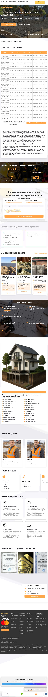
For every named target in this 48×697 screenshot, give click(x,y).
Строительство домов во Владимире (30, 624)
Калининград (44, 625)
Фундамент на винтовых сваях (22, 617)
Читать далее (5, 155)
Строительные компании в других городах (40, 615)
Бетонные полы (14, 625)
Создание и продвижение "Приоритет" (9, 641)
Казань (39, 625)
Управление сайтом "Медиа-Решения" (9, 642)
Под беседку (5, 415)
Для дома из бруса (7, 413)
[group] (9, 562)
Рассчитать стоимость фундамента (24, 216)
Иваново (42, 622)
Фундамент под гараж (30, 407)
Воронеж (41, 619)
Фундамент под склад (29, 419)
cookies (31, 690)
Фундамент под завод (29, 399)
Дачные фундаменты (29, 405)
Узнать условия (40, 2)
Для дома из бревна (29, 415)
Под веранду (28, 411)
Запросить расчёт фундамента (36, 122)
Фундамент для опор (7, 403)
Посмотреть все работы (41, 253)
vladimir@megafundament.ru (36, 593)
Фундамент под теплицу (8, 411)
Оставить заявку (9, 24)
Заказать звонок (35, 596)
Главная (3, 41)
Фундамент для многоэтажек (9, 419)
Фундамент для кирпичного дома (32, 403)
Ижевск (37, 624)
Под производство (7, 421)
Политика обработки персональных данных (10, 637)
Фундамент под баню (29, 401)
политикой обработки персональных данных (13, 212)
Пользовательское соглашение (7, 639)
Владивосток (38, 618)
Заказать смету (24, 392)
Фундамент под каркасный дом (9, 401)
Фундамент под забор (7, 405)
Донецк (37, 621)
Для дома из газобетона (30, 409)
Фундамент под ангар (29, 413)
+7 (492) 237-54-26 (39, 6)
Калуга (37, 627)
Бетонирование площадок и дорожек (14, 620)
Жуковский (38, 622)
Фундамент (22, 613)
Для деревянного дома (8, 407)
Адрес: (36, 588)
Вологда (37, 619)
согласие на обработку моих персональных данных (13, 210)
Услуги (12, 613)
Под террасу (5, 409)
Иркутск (40, 624)
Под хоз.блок (28, 417)
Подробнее (8, 293)
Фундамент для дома (7, 399)
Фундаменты (9, 41)
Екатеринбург (42, 621)
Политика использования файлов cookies (9, 638)
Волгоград (43, 618)
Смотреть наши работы (24, 24)
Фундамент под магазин (30, 421)
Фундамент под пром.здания (9, 417)
